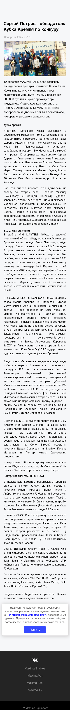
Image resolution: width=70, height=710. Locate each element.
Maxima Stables (35, 668)
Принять (35, 629)
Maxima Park (35, 683)
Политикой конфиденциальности (27, 614)
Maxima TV (35, 690)
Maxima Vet (35, 676)
